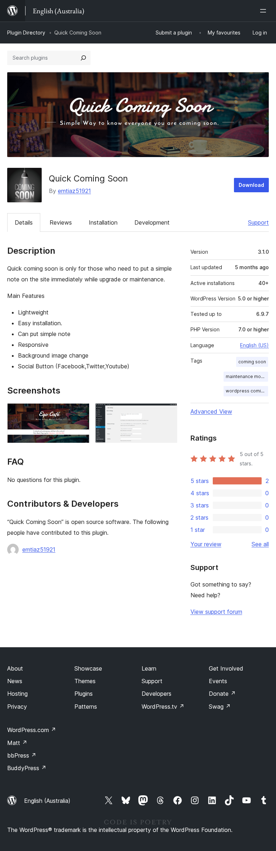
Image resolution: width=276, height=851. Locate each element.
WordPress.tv (163, 706)
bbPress (21, 755)
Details (24, 222)
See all (260, 544)
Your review (205, 544)
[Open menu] (264, 11)
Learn (149, 668)
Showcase (88, 668)
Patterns (85, 706)
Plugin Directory (26, 32)
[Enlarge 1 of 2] (79, 413)
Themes (85, 681)
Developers (156, 693)
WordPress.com (31, 729)
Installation (103, 222)
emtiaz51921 (74, 190)
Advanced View (211, 411)
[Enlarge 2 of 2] (167, 413)
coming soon (252, 361)
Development (152, 222)
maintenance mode (246, 376)
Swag (220, 706)
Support (258, 222)
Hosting (17, 693)
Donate (222, 693)
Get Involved (226, 668)
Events (218, 681)
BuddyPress (26, 768)
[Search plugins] (83, 58)
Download (251, 185)
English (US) (254, 345)
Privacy (17, 706)
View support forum (216, 611)
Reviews (61, 222)
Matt (17, 742)
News (14, 681)
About (15, 668)
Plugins (83, 693)
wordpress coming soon (247, 391)
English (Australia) (47, 800)
